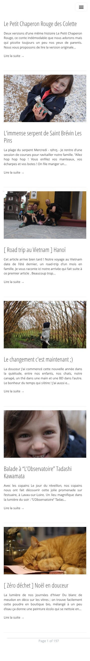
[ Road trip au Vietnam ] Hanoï (35, 249)
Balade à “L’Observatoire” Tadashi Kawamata (38, 472)
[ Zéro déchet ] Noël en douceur (36, 585)
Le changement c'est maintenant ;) (38, 359)
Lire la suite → (14, 56)
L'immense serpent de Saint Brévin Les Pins (43, 137)
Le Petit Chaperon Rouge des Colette (40, 23)
